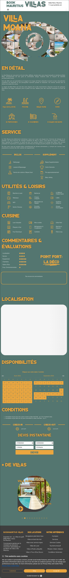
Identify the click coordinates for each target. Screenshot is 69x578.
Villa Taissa (26, 481)
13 (61, 386)
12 (57, 386)
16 (44, 390)
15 (40, 390)
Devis (34, 452)
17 (48, 390)
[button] (8, 9)
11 (53, 386)
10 (48, 386)
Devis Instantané (34, 434)
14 (36, 390)
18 (53, 390)
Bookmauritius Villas (13, 532)
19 (57, 390)
